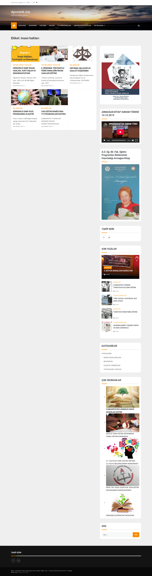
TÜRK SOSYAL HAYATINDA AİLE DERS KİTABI (125, 299)
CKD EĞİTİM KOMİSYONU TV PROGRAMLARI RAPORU (53, 112)
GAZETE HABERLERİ (120, 295)
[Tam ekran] (136, 140)
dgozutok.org (20, 12)
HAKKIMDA (33, 25)
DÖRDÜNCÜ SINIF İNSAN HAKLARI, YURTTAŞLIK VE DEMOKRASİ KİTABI (24, 71)
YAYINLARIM (98, 25)
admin (107, 274)
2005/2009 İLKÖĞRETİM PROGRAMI (120, 515)
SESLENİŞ (22, 25)
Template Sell (24, 572)
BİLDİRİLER (75, 65)
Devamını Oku (18, 85)
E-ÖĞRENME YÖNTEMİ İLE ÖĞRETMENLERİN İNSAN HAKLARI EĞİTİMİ (52, 71)
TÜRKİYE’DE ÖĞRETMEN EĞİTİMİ (125, 312)
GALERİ (52, 25)
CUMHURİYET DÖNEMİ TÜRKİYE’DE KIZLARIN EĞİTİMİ (124, 286)
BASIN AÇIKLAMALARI (112, 357)
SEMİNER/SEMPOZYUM (82, 25)
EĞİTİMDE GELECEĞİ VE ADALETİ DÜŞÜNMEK (80, 69)
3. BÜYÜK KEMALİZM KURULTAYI (118, 270)
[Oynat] (104, 140)
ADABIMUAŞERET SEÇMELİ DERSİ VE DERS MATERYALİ (125, 326)
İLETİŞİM (43, 25)
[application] (120, 132)
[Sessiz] (133, 140)
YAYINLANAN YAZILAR (22, 65)
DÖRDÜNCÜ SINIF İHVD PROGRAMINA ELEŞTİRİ (23, 112)
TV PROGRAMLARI (64, 25)
